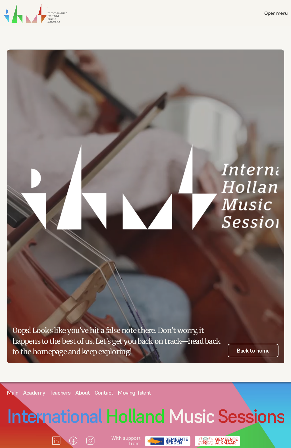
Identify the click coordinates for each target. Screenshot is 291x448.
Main (12, 392)
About (82, 392)
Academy (34, 392)
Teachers (59, 392)
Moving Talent (134, 392)
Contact (104, 392)
